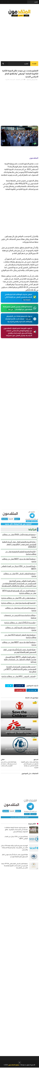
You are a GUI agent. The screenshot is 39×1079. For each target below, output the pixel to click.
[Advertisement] (19, 37)
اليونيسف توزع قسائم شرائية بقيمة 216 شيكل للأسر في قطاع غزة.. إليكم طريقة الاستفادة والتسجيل (14, 847)
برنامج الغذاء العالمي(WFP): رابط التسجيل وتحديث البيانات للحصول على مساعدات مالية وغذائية (20, 659)
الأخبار (22, 79)
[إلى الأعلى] (19, 1062)
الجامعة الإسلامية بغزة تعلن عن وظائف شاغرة (18, 603)
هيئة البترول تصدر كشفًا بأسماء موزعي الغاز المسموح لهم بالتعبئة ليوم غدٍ (21, 750)
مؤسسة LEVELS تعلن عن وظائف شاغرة (19, 623)
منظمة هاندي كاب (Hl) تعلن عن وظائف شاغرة (18, 598)
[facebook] (5, 2)
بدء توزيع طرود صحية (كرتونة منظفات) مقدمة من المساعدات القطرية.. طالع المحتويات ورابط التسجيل (16, 829)
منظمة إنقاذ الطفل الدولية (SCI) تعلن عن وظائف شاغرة (20, 714)
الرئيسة (34, 63)
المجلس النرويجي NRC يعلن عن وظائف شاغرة (18, 676)
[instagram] (8, 2)
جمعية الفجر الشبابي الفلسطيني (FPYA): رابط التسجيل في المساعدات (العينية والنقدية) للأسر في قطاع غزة (14, 866)
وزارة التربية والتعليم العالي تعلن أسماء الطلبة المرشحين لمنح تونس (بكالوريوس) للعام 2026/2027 (19, 544)
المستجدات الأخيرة (10, 79)
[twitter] (2, 2)
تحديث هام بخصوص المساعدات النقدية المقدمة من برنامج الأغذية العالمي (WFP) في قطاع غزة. (20, 669)
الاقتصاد (18, 79)
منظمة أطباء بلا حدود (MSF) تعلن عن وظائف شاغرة (21, 732)
